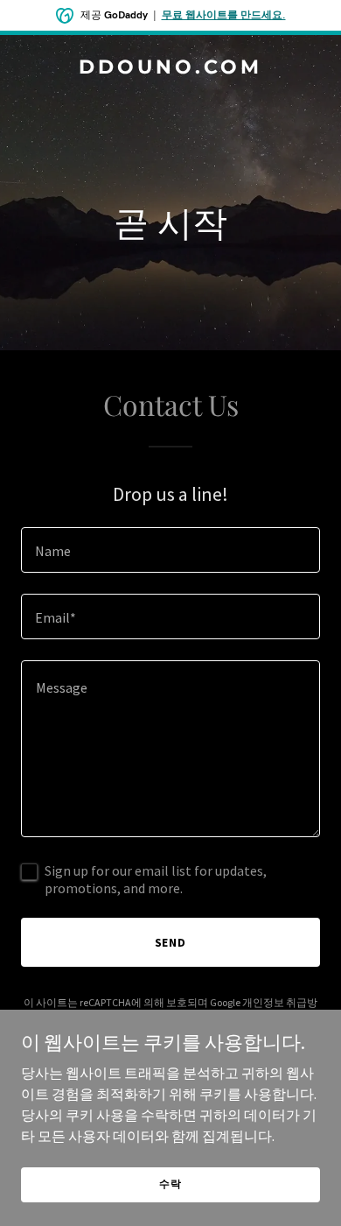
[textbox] (170, 550)
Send (171, 942)
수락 (170, 1183)
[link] (170, 68)
